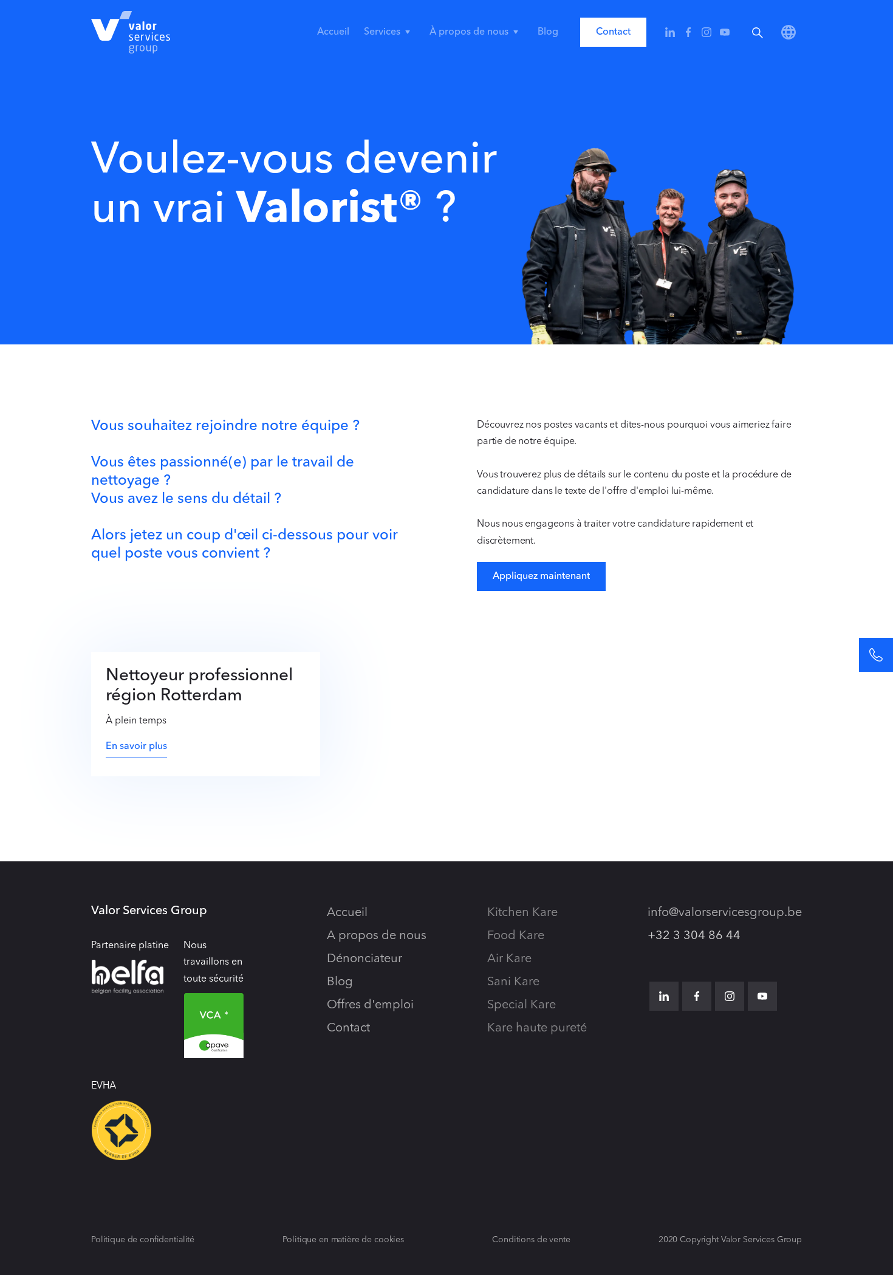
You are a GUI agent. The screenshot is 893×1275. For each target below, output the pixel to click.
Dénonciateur (364, 959)
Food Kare (515, 936)
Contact (613, 32)
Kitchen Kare (522, 913)
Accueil (333, 32)
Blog (548, 32)
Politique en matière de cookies (343, 1240)
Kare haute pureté (537, 1028)
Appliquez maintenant (541, 576)
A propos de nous (376, 936)
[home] (130, 32)
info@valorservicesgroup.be (725, 913)
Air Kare (509, 959)
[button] (389, 32)
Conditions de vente (531, 1240)
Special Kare (521, 1005)
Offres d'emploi (370, 1005)
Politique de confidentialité (142, 1240)
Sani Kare (513, 982)
